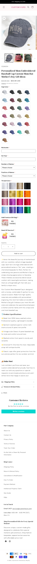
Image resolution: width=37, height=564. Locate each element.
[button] (4, 7)
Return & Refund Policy (11, 471)
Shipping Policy (9, 467)
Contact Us (7, 435)
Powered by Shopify (24, 560)
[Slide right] (35, 58)
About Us (7, 430)
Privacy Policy (8, 439)
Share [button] (5, 393)
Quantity (4, 243)
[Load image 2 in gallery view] (18, 58)
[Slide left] (2, 58)
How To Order (8, 480)
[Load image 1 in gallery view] (9, 58)
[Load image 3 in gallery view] (28, 58)
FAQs (5, 497)
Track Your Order (9, 448)
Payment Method (9, 484)
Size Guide (7, 493)
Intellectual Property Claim (12, 488)
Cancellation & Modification (13, 475)
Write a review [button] (18, 411)
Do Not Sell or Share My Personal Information (15, 453)
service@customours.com (22, 509)
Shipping (3, 83)
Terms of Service (9, 444)
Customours (15, 560)
